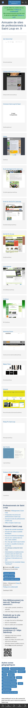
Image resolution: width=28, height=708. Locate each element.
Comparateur (8, 706)
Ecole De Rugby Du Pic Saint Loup (13, 169)
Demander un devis (9, 573)
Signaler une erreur (9, 576)
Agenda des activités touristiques (14, 529)
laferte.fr (19, 677)
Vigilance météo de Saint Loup (13, 556)
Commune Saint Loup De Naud (11, 104)
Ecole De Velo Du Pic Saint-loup (12, 201)
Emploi (14, 706)
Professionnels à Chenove (17, 668)
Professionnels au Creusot (9, 680)
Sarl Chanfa (6, 447)
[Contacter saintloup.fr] (25, 2)
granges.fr (11, 674)
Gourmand (19, 706)
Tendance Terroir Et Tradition (11, 472)
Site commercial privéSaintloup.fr (14, 2)
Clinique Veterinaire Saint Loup (11, 71)
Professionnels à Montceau (9, 683)
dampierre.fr (21, 671)
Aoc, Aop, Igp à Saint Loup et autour (15, 541)
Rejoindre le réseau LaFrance (11, 579)
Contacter (16, 567)
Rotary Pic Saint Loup (9, 421)
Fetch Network (7, 266)
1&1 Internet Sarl (7, 39)
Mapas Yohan (7, 364)
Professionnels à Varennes (9, 686)
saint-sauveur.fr (6, 689)
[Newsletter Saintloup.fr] (22, 2)
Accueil (2, 706)
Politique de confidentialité (10, 587)
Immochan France (8, 331)
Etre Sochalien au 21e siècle (10, 692)
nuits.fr (20, 683)
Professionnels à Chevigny (9, 671)
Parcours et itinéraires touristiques (14, 535)
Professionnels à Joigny (8, 677)
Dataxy (5, 136)
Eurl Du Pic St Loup (8, 234)
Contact (25, 706)
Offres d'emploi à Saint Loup (13, 522)
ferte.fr (4, 674)
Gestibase (6, 299)
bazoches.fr (5, 668)
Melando (5, 389)
